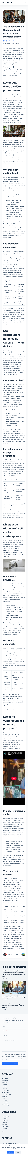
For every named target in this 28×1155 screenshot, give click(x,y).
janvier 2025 (5, 1106)
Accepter (10, 1152)
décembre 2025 (6, 1094)
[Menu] (25, 2)
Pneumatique (5, 1126)
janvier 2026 (5, 1092)
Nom (4, 1026)
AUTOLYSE (7, 2)
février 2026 (5, 1090)
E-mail (5, 1031)
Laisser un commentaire (9, 1063)
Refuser (18, 1152)
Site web (5, 1035)
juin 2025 (4, 1096)
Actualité (4, 1118)
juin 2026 (4, 1082)
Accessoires (5, 1116)
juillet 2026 (5, 1080)
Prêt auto (4, 1128)
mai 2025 (4, 1098)
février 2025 (5, 1104)
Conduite (4, 1122)
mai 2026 (4, 1084)
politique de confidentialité (15, 1059)
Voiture (4, 1132)
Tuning (3, 1130)
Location (4, 1124)
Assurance (5, 1120)
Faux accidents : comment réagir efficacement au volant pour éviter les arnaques (13, 1005)
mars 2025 (5, 1102)
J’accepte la (13, 1059)
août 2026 (5, 1078)
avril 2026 (4, 1086)
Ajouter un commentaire (9, 1040)
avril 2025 (4, 1100)
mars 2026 (5, 1088)
